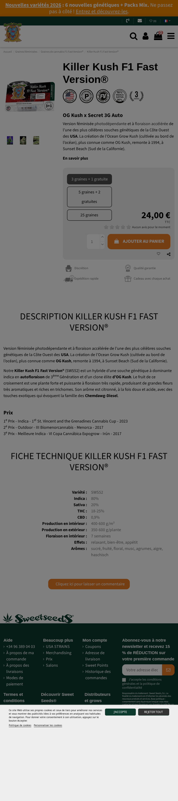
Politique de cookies (20, 725)
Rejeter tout (153, 712)
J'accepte (120, 712)
